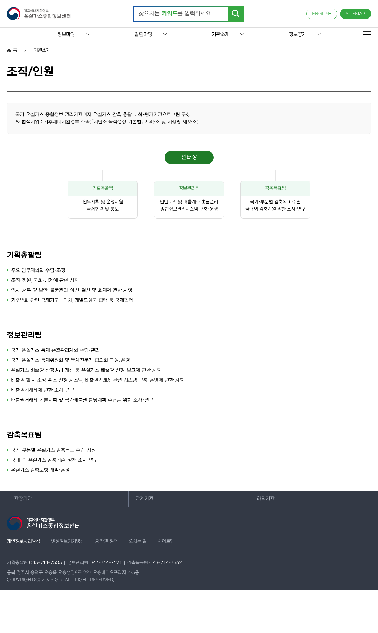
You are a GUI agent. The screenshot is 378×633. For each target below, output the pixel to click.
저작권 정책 (106, 541)
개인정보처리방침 (23, 541)
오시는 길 (138, 541)
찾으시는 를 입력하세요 (175, 14)
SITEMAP (355, 13)
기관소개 (220, 34)
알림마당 (143, 34)
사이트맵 (166, 541)
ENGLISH (322, 13)
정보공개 (298, 34)
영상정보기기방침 (67, 541)
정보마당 (66, 34)
